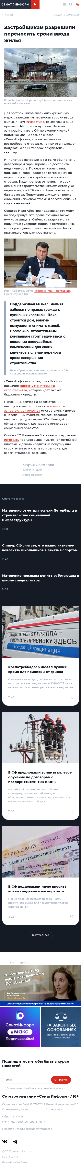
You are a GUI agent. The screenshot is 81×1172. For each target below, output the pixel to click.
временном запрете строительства (34, 408)
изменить (11, 440)
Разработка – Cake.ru (16, 1162)
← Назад (7, 14)
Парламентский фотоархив (52, 290)
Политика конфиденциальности (23, 1121)
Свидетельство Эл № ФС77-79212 (23, 1104)
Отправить (61, 1079)
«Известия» (35, 122)
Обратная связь (12, 1116)
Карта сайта (10, 1156)
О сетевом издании (15, 1109)
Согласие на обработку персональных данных (36, 1088)
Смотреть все (40, 934)
